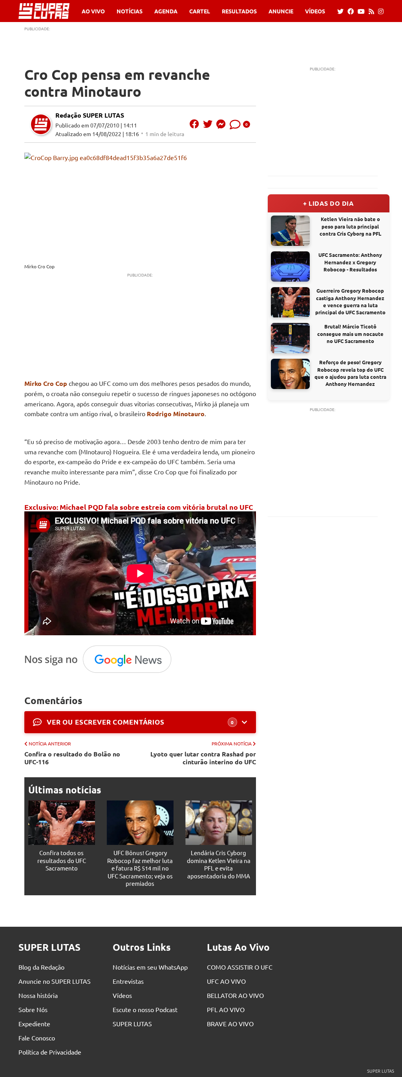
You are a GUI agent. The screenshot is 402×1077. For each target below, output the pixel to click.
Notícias (130, 11)
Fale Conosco (36, 1038)
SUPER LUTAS (132, 1023)
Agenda (165, 11)
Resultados (239, 11)
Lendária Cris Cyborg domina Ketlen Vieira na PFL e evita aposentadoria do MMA (218, 864)
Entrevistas (128, 981)
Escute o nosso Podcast (145, 1009)
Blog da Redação (41, 967)
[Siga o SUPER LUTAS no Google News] (101, 672)
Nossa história (38, 995)
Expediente (34, 1023)
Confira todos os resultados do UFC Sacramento (61, 860)
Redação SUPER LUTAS (89, 115)
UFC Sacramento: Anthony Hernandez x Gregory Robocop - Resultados (350, 261)
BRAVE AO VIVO (230, 1023)
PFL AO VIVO (226, 1009)
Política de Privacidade (49, 1052)
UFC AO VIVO (226, 981)
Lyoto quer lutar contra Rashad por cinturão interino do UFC (203, 757)
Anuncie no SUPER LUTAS (54, 981)
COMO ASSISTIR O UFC (239, 967)
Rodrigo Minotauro (176, 413)
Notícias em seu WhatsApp (150, 967)
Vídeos (315, 11)
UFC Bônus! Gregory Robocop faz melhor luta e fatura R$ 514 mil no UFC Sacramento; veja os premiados (140, 868)
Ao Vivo (93, 11)
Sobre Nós (33, 1009)
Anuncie (281, 11)
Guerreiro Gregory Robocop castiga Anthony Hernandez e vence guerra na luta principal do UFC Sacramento (350, 301)
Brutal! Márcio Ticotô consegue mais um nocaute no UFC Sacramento (350, 333)
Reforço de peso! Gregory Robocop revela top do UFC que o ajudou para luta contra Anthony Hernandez (350, 373)
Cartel (199, 11)
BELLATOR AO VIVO (235, 995)
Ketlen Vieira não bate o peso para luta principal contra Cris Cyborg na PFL (350, 226)
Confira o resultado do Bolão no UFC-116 (72, 757)
